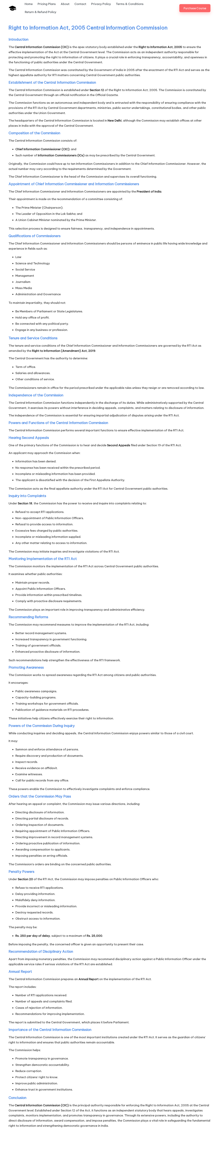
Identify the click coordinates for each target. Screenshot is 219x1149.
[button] (194, 8)
